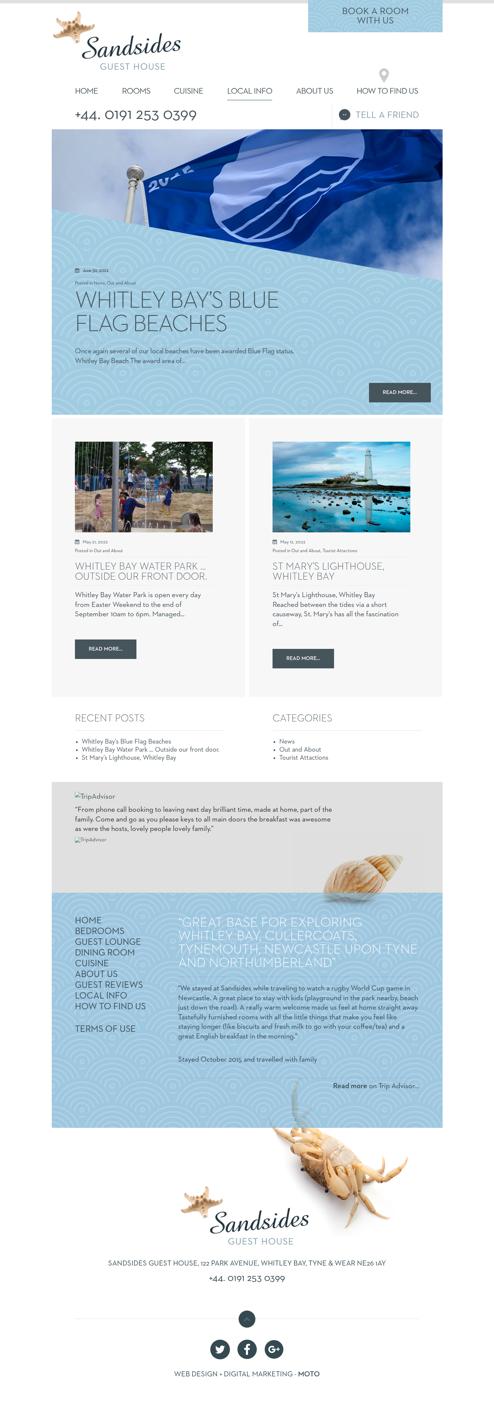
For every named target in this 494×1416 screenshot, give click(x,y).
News (99, 283)
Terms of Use (105, 1029)
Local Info (249, 91)
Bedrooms (99, 931)
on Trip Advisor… (376, 1086)
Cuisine (188, 91)
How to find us (387, 91)
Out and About (121, 283)
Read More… (106, 649)
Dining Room (105, 953)
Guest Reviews (109, 985)
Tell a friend (387, 115)
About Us (314, 91)
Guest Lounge (108, 942)
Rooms (136, 91)
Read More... (400, 392)
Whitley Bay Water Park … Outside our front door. (141, 572)
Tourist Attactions (340, 550)
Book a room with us (375, 16)
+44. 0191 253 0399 (136, 114)
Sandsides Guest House (106, 23)
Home (86, 91)
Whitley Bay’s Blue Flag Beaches (177, 312)
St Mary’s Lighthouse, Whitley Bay (328, 572)
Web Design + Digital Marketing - (247, 1374)
